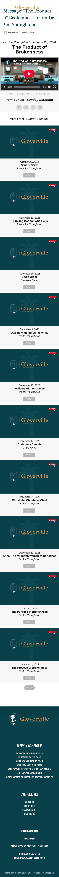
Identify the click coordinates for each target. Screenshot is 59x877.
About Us (29, 801)
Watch (29, 175)
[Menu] (54, 7)
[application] (29, 74)
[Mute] (49, 86)
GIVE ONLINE (29, 814)
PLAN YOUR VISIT (29, 809)
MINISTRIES (29, 806)
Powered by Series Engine (29, 696)
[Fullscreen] (54, 86)
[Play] (4, 86)
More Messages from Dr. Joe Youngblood (29, 93)
